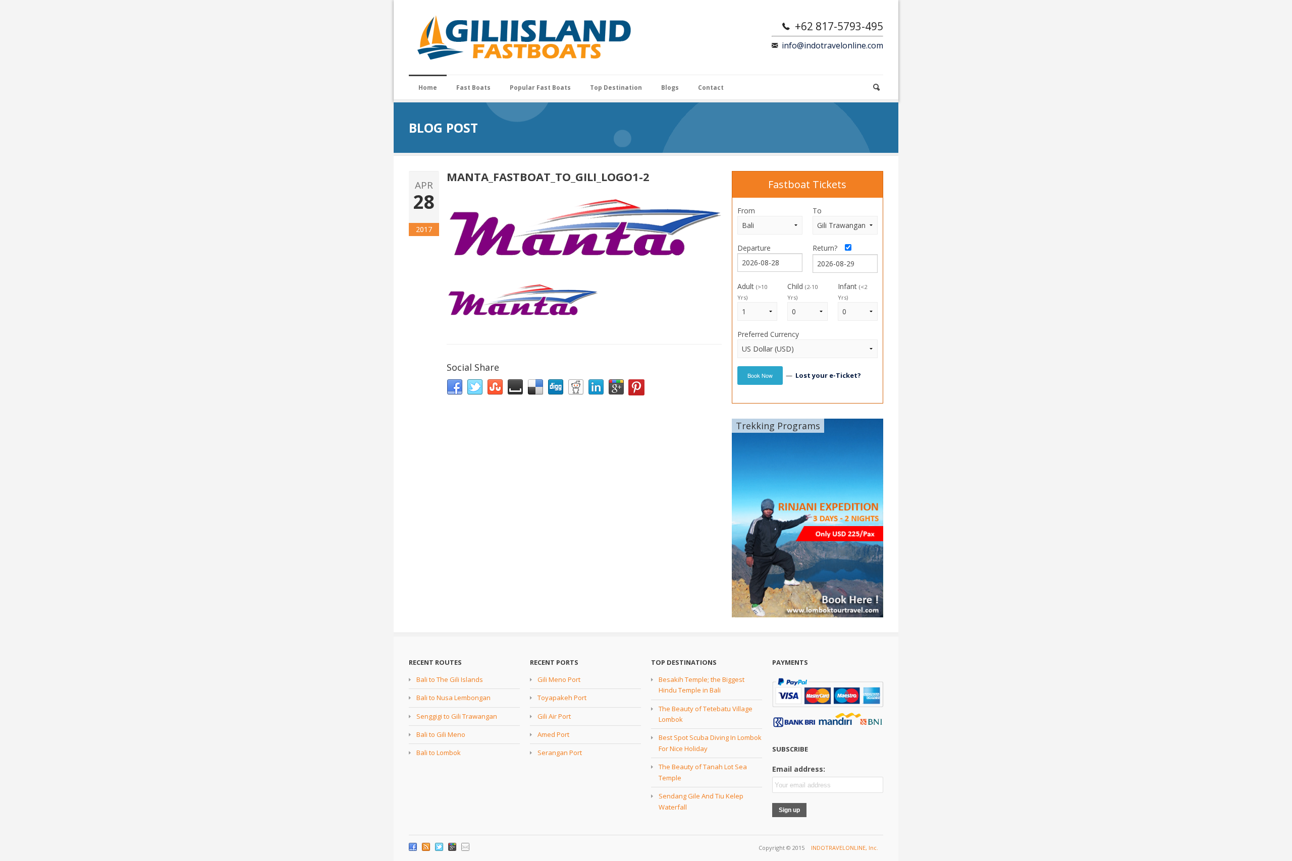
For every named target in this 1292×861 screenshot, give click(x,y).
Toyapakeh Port (561, 697)
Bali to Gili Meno (440, 734)
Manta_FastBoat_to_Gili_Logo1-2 (548, 176)
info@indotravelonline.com (832, 45)
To (817, 210)
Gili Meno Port (558, 679)
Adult (752, 291)
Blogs (670, 87)
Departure (754, 248)
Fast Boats (473, 87)
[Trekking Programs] (807, 517)
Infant (852, 291)
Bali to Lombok (438, 752)
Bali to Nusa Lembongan (453, 697)
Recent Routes (435, 662)
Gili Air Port (554, 716)
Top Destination (616, 87)
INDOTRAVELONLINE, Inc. (844, 847)
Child (802, 291)
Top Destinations (684, 662)
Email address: (798, 769)
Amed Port (553, 734)
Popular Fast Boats (540, 87)
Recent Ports (554, 662)
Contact (711, 87)
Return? (828, 248)
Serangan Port (559, 752)
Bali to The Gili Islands (449, 679)
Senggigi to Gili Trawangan (456, 716)
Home (427, 87)
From (746, 210)
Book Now (760, 375)
